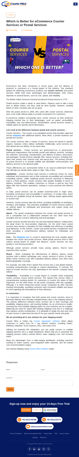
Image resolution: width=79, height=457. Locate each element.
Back (11, 15)
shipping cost (23, 237)
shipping (17, 135)
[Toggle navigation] (75, 4)
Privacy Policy (48, 433)
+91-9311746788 (29, 420)
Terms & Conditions (16, 433)
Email (43, 369)
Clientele (35, 437)
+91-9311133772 (54, 420)
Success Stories (64, 433)
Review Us (43, 437)
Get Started (26, 410)
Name (8, 369)
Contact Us (37, 410)
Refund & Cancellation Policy (33, 433)
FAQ (56, 433)
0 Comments (27, 30)
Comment (9, 378)
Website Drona (47, 454)
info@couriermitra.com (41, 427)
